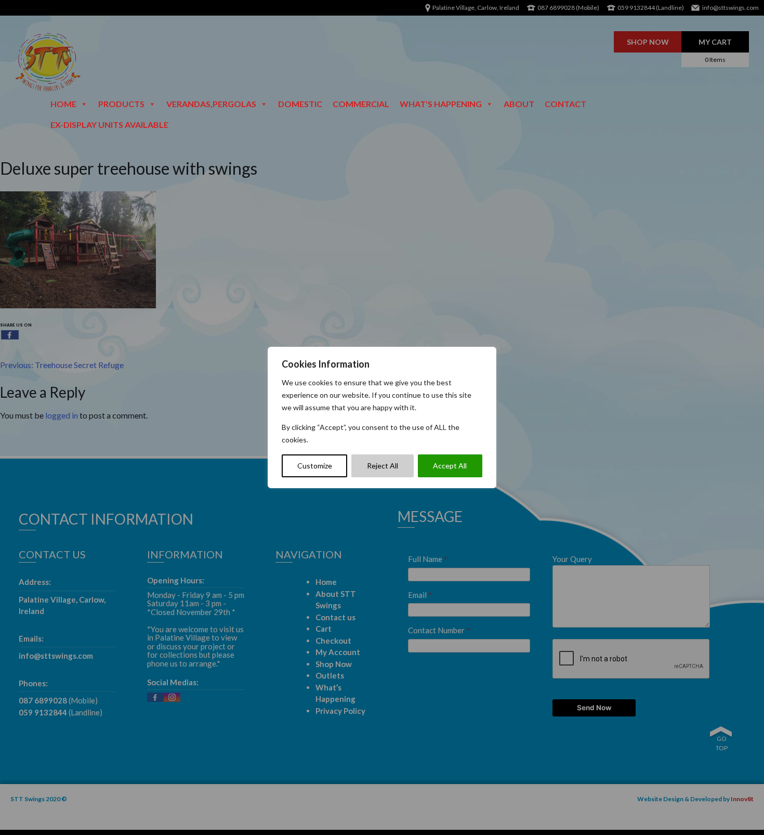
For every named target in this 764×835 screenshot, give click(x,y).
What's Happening (441, 104)
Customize (314, 465)
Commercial (361, 104)
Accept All (450, 465)
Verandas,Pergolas (211, 104)
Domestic (300, 104)
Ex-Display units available (109, 124)
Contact (565, 104)
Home (63, 104)
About (519, 104)
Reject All (382, 465)
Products (121, 104)
